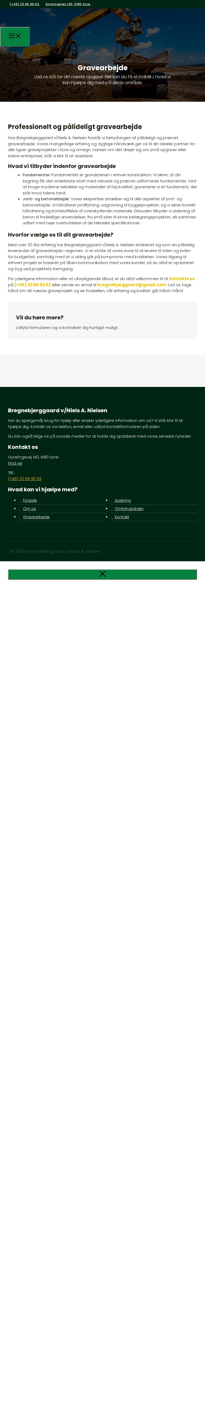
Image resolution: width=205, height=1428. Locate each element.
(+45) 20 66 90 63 (24, 4)
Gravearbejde (36, 517)
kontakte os (182, 278)
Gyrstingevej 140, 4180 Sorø (67, 4)
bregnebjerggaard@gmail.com (131, 285)
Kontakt (122, 517)
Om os (29, 508)
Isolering (123, 500)
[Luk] (102, 574)
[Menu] (15, 37)
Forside (30, 500)
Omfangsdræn (129, 508)
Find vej (15, 463)
